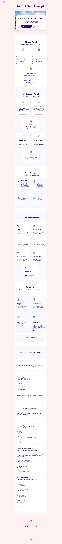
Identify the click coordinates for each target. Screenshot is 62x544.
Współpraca (28, 530)
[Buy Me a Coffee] (32, 526)
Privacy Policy (37, 530)
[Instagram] (59, 2)
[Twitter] (36, 526)
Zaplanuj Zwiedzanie (26, 26)
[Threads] (34, 526)
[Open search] (56, 2)
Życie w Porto (37, 26)
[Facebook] (30, 526)
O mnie (24, 530)
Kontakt (32, 530)
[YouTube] (28, 526)
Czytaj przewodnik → (23, 113)
